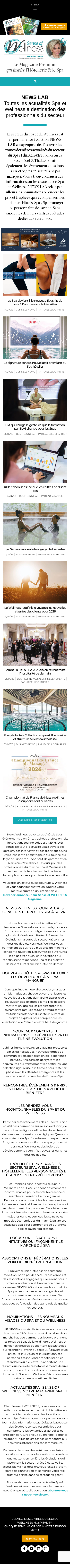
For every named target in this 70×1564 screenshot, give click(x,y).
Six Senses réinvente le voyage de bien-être (35, 549)
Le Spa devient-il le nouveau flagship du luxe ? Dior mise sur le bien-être (35, 302)
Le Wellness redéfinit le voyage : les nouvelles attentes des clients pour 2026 (35, 609)
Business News (25, 309)
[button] (35, 8)
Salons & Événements (51, 678)
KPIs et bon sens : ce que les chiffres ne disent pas (35, 489)
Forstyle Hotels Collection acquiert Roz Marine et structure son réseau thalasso (35, 737)
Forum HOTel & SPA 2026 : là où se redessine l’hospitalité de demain (35, 672)
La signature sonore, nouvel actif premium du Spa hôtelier (35, 364)
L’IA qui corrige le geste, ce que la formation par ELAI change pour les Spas (35, 427)
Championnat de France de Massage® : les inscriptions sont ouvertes (35, 799)
